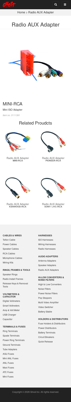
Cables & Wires (12, 235)
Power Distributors (47, 327)
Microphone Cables (12, 257)
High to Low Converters (50, 284)
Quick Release (45, 341)
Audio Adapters (48, 256)
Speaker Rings (10, 274)
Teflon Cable (9, 239)
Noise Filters (44, 288)
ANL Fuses (8, 362)
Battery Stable (45, 311)
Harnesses (45, 235)
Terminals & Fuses (14, 326)
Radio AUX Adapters (48, 269)
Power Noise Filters (48, 293)
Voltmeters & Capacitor (11, 295)
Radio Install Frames (13, 278)
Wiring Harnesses (47, 244)
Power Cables (10, 244)
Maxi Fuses (8, 367)
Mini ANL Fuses (10, 358)
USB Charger (9, 314)
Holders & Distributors (53, 319)
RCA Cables (9, 253)
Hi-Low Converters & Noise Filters (51, 278)
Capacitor (7, 319)
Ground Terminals (11, 344)
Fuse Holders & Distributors (51, 323)
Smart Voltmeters (11, 305)
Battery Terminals (46, 332)
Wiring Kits (8, 262)
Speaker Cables (11, 248)
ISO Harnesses (45, 239)
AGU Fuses (8, 353)
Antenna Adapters (47, 260)
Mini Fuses (8, 376)
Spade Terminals (11, 335)
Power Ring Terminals (14, 340)
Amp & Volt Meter (11, 310)
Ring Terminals (10, 331)
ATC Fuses (8, 371)
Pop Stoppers (45, 297)
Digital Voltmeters (11, 300)
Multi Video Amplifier (48, 302)
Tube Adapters (10, 349)
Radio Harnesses (47, 248)
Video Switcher (45, 306)
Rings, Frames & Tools (16, 269)
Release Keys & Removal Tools (15, 285)
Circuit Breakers (46, 336)
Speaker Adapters (47, 265)
